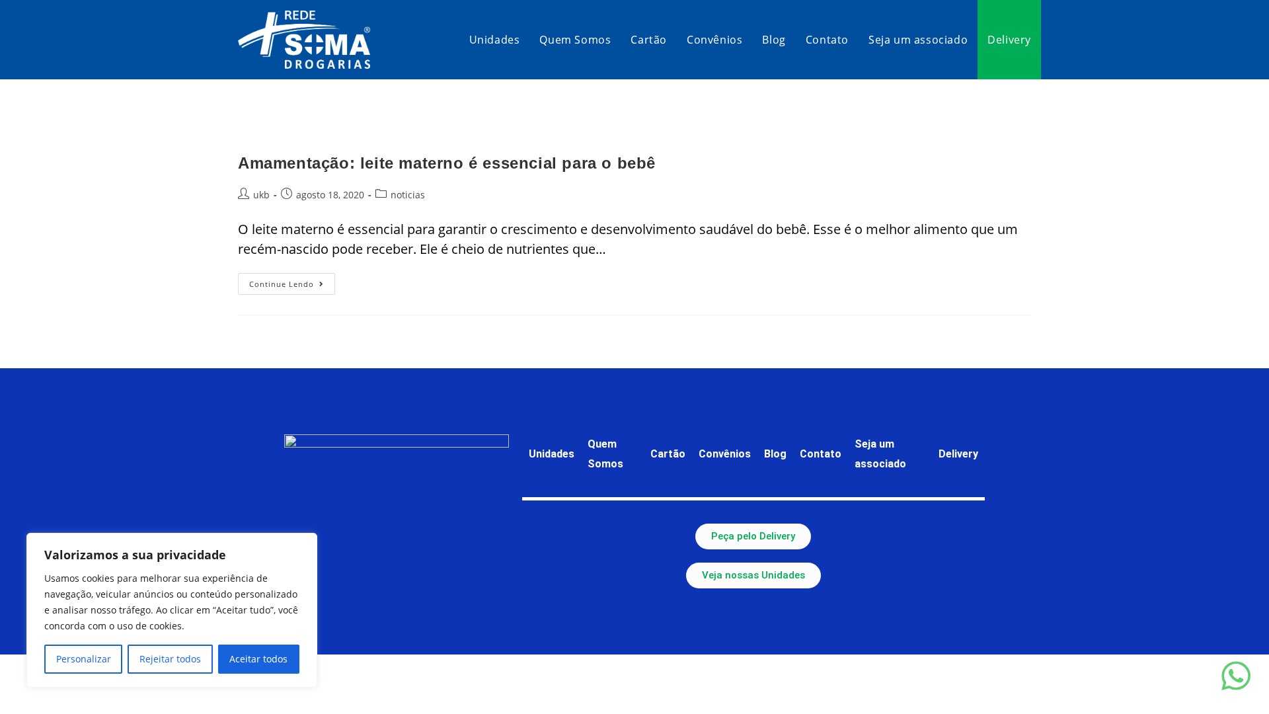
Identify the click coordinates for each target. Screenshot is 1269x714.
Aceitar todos (258, 659)
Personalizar (83, 659)
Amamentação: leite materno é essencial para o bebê (447, 163)
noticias (408, 194)
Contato (820, 454)
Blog (775, 454)
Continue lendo (292, 281)
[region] (171, 610)
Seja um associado (880, 454)
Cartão (667, 454)
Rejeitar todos (170, 659)
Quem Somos (605, 454)
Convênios (725, 454)
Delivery (958, 454)
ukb (261, 194)
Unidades (551, 454)
